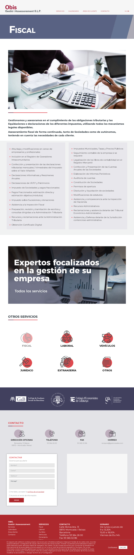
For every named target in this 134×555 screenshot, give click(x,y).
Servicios (11, 527)
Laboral (42, 529)
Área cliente (13, 532)
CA (125, 11)
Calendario (12, 529)
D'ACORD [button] (123, 547)
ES (128, 11)
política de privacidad (35, 492)
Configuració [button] (112, 547)
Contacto (11, 535)
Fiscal (41, 527)
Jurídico (42, 532)
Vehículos (43, 535)
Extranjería (43, 537)
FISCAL (27, 345)
